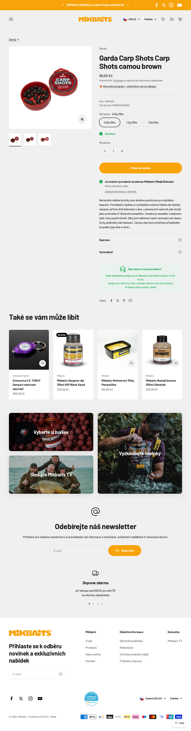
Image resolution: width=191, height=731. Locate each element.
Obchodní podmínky (131, 641)
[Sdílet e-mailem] (130, 300)
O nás (89, 641)
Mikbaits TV (175, 641)
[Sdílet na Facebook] (111, 300)
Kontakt (91, 661)
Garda (103, 48)
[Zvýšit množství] (122, 151)
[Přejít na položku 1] (15, 139)
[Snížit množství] (104, 151)
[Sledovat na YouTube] (179, 5)
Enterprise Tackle (21, 376)
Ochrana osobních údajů (134, 654)
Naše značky (93, 654)
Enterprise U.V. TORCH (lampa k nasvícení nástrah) (26, 385)
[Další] (128, 5)
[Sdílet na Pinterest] (124, 300)
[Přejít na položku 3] (45, 139)
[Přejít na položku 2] (30, 139)
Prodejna (91, 647)
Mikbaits (61, 376)
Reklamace (126, 647)
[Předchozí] (63, 5)
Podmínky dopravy (131, 661)
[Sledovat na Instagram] (171, 5)
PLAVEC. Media (48, 716)
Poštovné (118, 80)
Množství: (105, 142)
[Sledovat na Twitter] (163, 5)
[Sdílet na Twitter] (118, 300)
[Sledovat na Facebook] (156, 5)
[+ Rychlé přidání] (42, 363)
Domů (12, 39)
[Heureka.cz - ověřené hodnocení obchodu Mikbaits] (91, 699)
